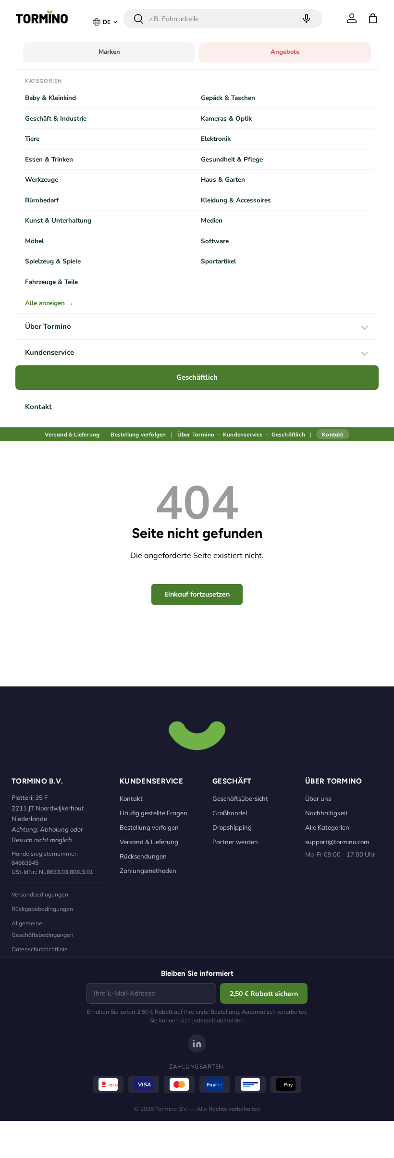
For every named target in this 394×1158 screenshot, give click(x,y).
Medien (211, 220)
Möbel (34, 241)
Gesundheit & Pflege (232, 159)
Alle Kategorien (327, 827)
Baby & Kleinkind (50, 97)
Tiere (32, 138)
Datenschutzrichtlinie (40, 949)
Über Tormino (48, 326)
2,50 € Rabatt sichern (264, 993)
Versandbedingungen (40, 894)
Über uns (318, 798)
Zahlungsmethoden (148, 870)
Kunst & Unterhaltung (58, 220)
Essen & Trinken (49, 159)
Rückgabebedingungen (42, 908)
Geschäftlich (197, 377)
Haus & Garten (223, 179)
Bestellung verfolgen (138, 434)
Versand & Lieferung (72, 434)
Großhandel (229, 813)
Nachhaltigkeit (326, 813)
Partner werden (235, 842)
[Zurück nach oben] (197, 734)
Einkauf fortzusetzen (197, 594)
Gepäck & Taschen (228, 97)
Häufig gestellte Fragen (153, 813)
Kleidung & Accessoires (236, 200)
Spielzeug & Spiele (53, 261)
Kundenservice (49, 352)
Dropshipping (232, 827)
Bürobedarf (42, 200)
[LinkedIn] (197, 1043)
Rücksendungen (143, 856)
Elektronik (216, 138)
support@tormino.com (337, 842)
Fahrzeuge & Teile (51, 281)
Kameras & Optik (226, 118)
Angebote (285, 52)
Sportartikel (218, 261)
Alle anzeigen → (49, 303)
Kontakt (38, 406)
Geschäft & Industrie (55, 118)
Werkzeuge (41, 179)
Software (215, 241)
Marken (109, 52)
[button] (372, 18)
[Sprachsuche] (306, 18)
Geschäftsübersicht (240, 798)
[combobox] (223, 19)
